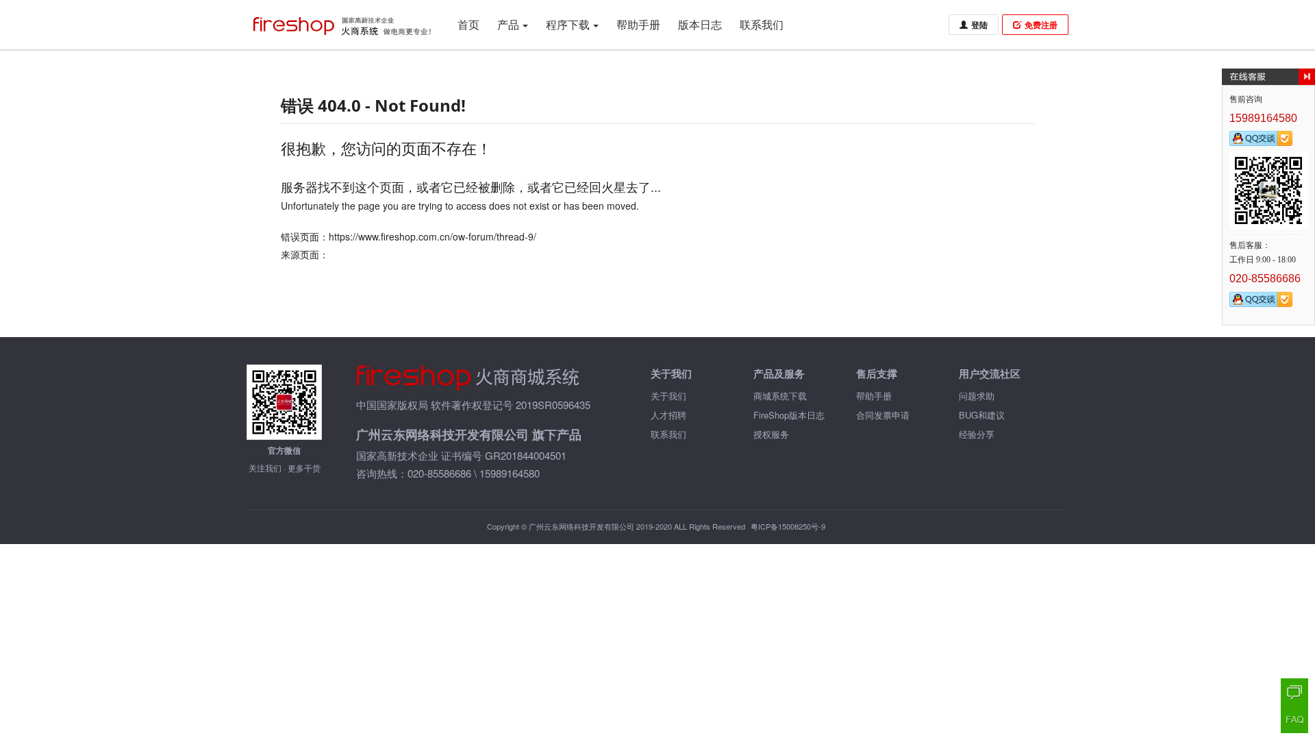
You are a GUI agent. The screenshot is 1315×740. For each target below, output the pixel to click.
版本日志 (700, 24)
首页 (468, 24)
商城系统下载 (780, 395)
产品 (508, 24)
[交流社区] (1294, 692)
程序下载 (568, 24)
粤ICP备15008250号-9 (788, 526)
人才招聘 (668, 414)
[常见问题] (1294, 719)
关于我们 (668, 395)
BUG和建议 (982, 414)
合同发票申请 (883, 414)
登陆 (979, 24)
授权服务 (771, 434)
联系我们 (762, 24)
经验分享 (976, 434)
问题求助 (976, 395)
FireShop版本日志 (789, 414)
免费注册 (1041, 24)
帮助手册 (638, 24)
